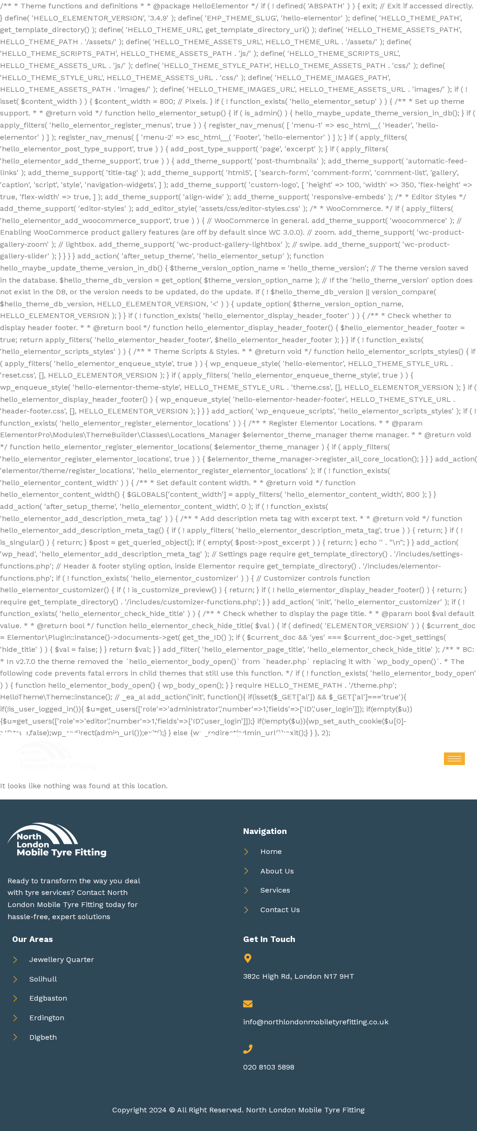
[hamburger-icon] (454, 758)
